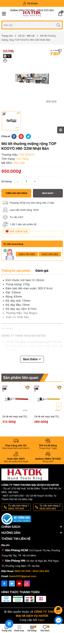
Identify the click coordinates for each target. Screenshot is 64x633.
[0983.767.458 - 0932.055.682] (32, 10)
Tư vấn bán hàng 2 (49, 507)
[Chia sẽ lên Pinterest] (21, 136)
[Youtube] (19, 583)
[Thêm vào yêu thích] (60, 50)
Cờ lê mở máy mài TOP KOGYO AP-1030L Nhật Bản (15, 416)
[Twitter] (12, 583)
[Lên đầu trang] (59, 601)
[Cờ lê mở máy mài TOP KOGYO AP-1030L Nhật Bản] (16, 399)
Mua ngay (48, 193)
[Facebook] (4, 583)
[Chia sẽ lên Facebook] (14, 136)
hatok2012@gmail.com (22, 576)
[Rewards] (9, 624)
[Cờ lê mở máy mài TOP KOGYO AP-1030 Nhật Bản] (47, 399)
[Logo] (32, 14)
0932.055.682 (50, 254)
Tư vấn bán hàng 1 (18, 507)
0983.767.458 (27, 254)
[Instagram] (27, 583)
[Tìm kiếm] (58, 25)
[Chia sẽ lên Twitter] (28, 136)
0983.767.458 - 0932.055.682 (31, 571)
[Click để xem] (32, 78)
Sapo (41, 620)
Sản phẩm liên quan (20, 377)
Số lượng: (6, 181)
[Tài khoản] (30, 3)
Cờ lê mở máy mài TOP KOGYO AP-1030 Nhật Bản (47, 416)
